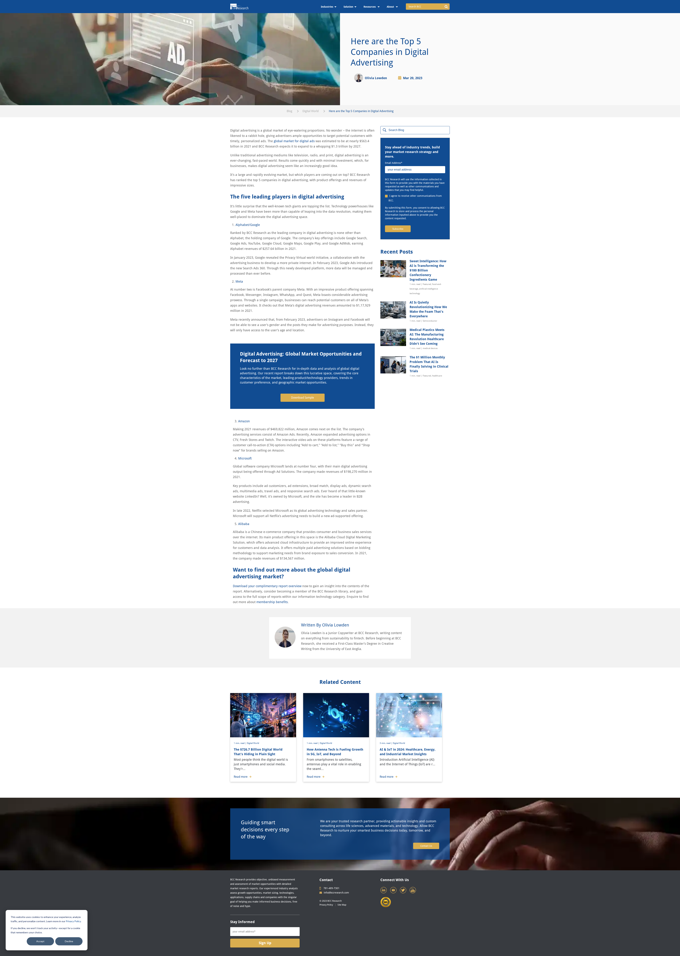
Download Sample (302, 397)
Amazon (244, 421)
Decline (69, 941)
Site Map (342, 904)
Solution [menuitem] (348, 6)
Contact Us (426, 845)
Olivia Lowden (376, 78)
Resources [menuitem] (370, 6)
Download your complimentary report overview (267, 586)
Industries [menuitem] (327, 6)
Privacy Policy (73, 921)
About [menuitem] (391, 6)
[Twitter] (403, 891)
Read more (241, 776)
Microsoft (245, 458)
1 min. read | (240, 743)
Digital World (310, 111)
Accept (40, 941)
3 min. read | (386, 743)
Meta (239, 281)
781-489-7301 (331, 888)
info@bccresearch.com (336, 892)
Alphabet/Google (248, 225)
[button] (446, 6)
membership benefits (272, 602)
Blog (289, 111)
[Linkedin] (383, 891)
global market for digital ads (294, 141)
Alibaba (243, 524)
